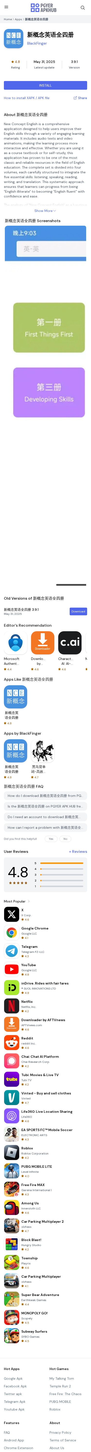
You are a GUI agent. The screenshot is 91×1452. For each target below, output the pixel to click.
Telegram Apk (14, 1401)
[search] (82, 7)
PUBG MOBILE (60, 1401)
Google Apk (13, 1378)
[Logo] (44, 8)
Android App (14, 1440)
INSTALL (45, 85)
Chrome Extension (18, 1448)
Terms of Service (63, 1440)
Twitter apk (13, 1394)
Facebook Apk (15, 1386)
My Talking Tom (62, 1378)
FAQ (7, 1432)
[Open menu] (6, 7)
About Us (57, 1448)
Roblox (55, 1409)
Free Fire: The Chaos (66, 1394)
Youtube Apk (14, 1409)
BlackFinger (37, 43)
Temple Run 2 (60, 1386)
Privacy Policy (60, 1432)
